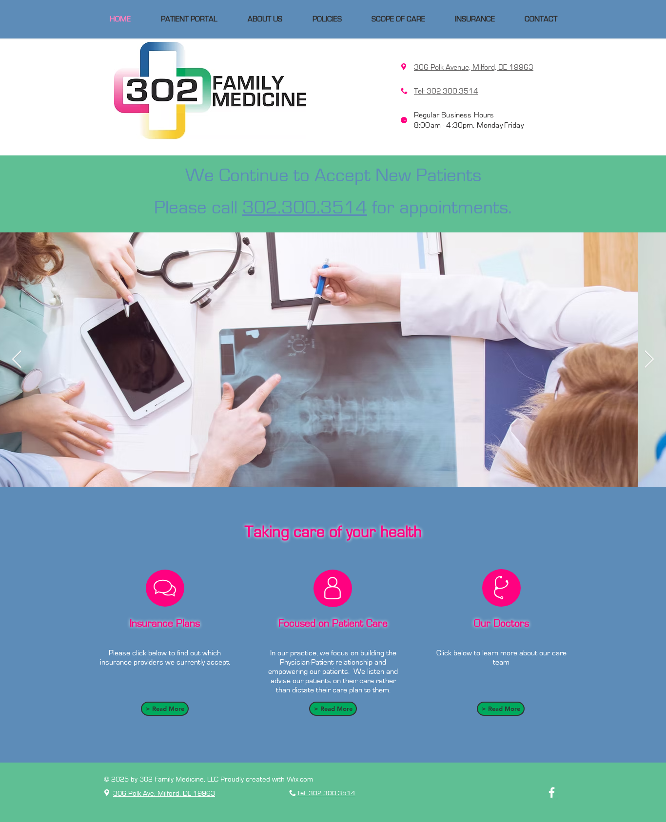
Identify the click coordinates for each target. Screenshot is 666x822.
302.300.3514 (304, 207)
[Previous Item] (16, 359)
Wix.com (300, 779)
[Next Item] (649, 359)
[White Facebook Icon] (552, 792)
